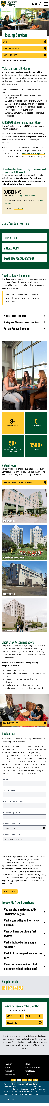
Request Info (12, 1022)
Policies (27, 1063)
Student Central (29, 1070)
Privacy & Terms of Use (32, 1067)
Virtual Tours (11, 248)
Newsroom (8, 1063)
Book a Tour (10, 238)
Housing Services (19, 60)
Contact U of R (10, 1070)
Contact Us (18, 208)
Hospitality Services (11, 723)
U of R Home (6, 60)
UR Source (28, 1074)
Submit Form (9, 891)
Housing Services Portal (25, 196)
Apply (5, 41)
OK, (11, 1099)
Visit (28, 1016)
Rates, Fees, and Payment (12, 48)
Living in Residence (10, 55)
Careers (8, 1067)
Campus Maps (10, 1074)
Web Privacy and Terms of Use (26, 1094)
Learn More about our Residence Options (18, 482)
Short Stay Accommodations (19, 258)
